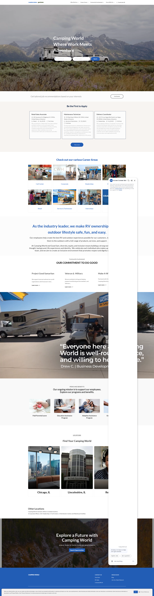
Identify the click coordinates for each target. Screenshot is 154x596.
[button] (95, 59)
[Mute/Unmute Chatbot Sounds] (131, 180)
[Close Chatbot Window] (135, 180)
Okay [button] (135, 591)
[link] (39, 176)
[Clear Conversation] (128, 180)
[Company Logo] (36, 2)
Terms (120, 190)
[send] (134, 561)
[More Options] (112, 561)
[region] (122, 370)
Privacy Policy (15, 593)
